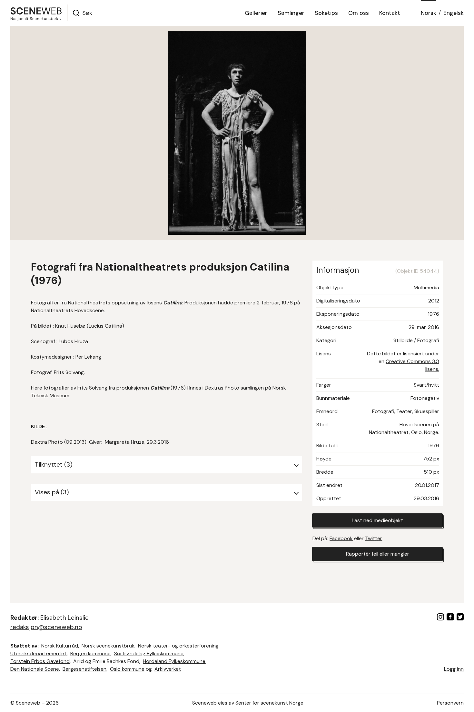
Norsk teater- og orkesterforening (178, 645)
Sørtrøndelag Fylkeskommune (148, 653)
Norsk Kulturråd (59, 645)
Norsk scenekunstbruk (108, 645)
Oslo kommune (127, 669)
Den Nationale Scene (34, 669)
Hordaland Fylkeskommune (174, 661)
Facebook (341, 538)
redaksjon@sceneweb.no (46, 627)
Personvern (450, 702)
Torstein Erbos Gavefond (40, 661)
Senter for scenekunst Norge (269, 702)
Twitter (373, 538)
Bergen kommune (90, 653)
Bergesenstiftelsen (84, 669)
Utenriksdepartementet (38, 653)
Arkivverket (167, 669)
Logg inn (454, 669)
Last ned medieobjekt (377, 520)
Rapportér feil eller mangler (377, 553)
